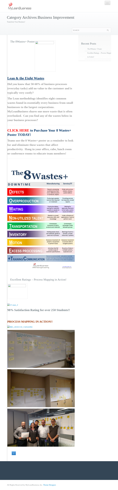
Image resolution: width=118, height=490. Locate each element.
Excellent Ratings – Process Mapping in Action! (38, 279)
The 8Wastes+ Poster (22, 41)
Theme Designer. (49, 485)
